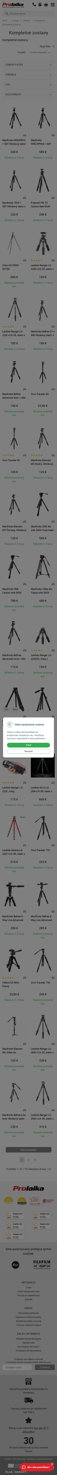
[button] (52, 1464)
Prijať (28, 745)
